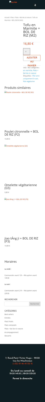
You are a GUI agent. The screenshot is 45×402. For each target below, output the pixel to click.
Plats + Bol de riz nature (23, 17)
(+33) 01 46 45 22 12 (23, 364)
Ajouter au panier (32, 59)
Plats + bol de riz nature (13, 329)
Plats (12, 17)
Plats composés (10, 325)
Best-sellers (9, 314)
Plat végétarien (29, 81)
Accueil (6, 17)
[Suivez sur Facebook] (19, 386)
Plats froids (8, 321)
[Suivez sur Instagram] (25, 386)
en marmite (27, 70)
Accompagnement (11, 332)
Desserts (7, 336)
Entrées (7, 318)
